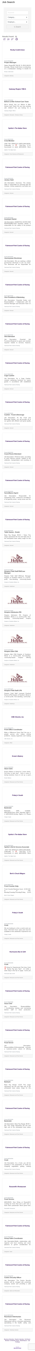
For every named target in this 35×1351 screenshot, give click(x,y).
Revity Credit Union (8, 71)
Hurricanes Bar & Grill (9, 973)
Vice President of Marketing (14, 297)
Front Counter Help (11, 886)
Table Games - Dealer (12, 532)
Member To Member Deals (12, 1340)
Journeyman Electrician (13, 258)
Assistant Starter (10, 219)
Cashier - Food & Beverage (14, 415)
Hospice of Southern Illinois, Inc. (11, 582)
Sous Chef (8, 1003)
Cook (6, 925)
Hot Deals (27, 1339)
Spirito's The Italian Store (10, 149)
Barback (7, 1082)
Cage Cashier (9, 375)
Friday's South (7, 817)
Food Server (8, 1043)
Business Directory (9, 1339)
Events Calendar (19, 1339)
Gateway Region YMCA (9, 110)
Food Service (9, 1199)
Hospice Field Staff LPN (13, 690)
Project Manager (10, 62)
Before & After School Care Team (16, 101)
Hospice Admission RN (12, 612)
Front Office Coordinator (13, 729)
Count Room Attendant (12, 454)
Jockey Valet (9, 180)
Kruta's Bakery (7, 777)
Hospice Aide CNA (11, 651)
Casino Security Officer (12, 1277)
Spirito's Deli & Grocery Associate (16, 847)
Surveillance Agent (11, 493)
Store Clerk (8, 769)
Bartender (8, 808)
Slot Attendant (9, 336)
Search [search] (18, 27)
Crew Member (9, 141)
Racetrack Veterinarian (12, 1316)
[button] (4, 39)
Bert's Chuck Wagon (9, 895)
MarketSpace (23, 1340)
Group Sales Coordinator (13, 1238)
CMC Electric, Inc (8, 738)
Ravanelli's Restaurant (9, 1208)
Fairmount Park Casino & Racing (12, 189)
